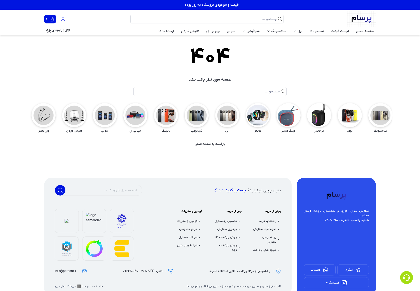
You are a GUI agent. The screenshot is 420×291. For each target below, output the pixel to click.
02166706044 (60, 31)
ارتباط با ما (166, 31)
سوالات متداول (188, 237)
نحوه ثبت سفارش (264, 229)
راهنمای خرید (267, 221)
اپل (300, 31)
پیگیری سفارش (227, 229)
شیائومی (253, 31)
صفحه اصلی (365, 31)
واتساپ (315, 270)
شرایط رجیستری (187, 245)
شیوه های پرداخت (264, 250)
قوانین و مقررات (187, 221)
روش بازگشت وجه (228, 247)
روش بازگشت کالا (226, 237)
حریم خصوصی (188, 229)
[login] (63, 19)
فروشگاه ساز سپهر (65, 286)
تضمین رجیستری (226, 221)
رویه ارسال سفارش (269, 239)
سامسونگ (278, 31)
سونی (231, 31)
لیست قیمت (340, 31)
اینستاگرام (332, 283)
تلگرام (349, 270)
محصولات (317, 31)
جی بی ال (213, 31)
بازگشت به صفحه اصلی (210, 144)
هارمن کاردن (190, 31)
